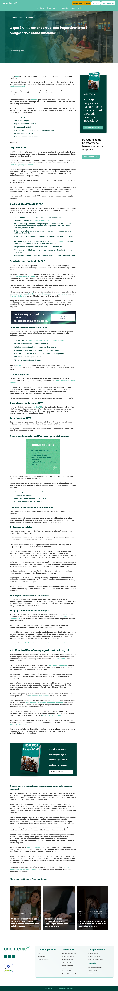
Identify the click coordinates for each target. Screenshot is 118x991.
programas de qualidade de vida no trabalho (44, 703)
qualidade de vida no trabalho (22, 276)
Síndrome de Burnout (18, 296)
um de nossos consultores (30, 869)
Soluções (49, 8)
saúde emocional (58, 659)
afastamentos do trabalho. (52, 715)
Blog (17, 76)
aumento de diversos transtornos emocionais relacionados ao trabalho (39, 294)
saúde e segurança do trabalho (22, 165)
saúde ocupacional (17, 86)
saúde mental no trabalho (39, 696)
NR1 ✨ (79, 8)
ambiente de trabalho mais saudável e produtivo (46, 340)
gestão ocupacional (23, 365)
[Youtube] (13, 956)
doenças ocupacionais (40, 220)
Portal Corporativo (34, 847)
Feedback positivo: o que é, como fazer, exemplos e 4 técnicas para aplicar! (42, 644)
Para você (56, 8)
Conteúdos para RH (68, 8)
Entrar (95, 3)
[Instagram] (5, 956)
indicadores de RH (56, 241)
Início (12, 76)
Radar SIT (34, 100)
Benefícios (40, 8)
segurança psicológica (57, 665)
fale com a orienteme (18, 724)
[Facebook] (9, 956)
